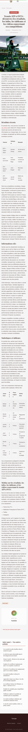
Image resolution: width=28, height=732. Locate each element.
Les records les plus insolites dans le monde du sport (12, 649)
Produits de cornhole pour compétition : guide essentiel (13, 689)
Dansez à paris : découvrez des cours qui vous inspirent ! (13, 659)
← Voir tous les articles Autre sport (10, 629)
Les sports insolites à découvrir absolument (11, 674)
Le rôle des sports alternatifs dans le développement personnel (12, 654)
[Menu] (17, 1)
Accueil (3, 8)
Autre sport (9, 8)
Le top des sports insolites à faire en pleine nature (12, 704)
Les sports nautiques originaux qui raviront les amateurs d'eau (12, 699)
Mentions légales (11, 723)
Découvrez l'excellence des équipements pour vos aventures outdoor (13, 669)
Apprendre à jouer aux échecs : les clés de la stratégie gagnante (13, 679)
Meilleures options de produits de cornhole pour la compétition (12, 694)
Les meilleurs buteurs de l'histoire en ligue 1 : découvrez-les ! (13, 684)
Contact (19, 723)
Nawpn (14, 718)
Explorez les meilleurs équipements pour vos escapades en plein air (12, 664)
